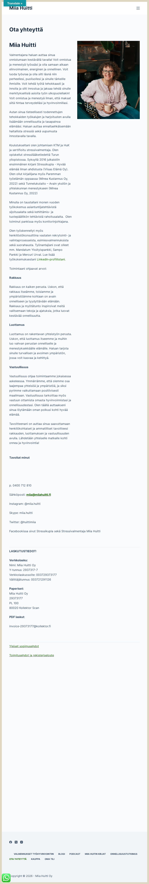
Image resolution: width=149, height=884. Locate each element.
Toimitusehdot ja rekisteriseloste (31, 655)
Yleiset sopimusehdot (24, 646)
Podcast (74, 854)
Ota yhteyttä (18, 859)
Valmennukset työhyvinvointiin (34, 854)
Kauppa (35, 859)
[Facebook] (10, 842)
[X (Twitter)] (16, 842)
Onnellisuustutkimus (123, 854)
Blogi (61, 854)
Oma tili (49, 859)
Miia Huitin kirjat (95, 854)
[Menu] (138, 8)
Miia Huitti (20, 8)
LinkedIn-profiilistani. (51, 259)
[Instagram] (21, 842)
